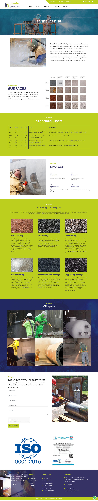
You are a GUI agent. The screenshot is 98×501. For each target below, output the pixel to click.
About (38, 6)
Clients (57, 6)
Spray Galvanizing (48, 483)
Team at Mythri (33, 478)
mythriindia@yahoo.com (72, 489)
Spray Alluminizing (48, 485)
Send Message (13, 426)
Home (31, 6)
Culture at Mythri (34, 481)
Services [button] (47, 6)
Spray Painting (47, 488)
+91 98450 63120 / (55, 2)
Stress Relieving (48, 481)
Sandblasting (47, 478)
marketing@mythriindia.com (71, 491)
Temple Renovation (49, 490)
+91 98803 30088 (66, 2)
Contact (65, 6)
